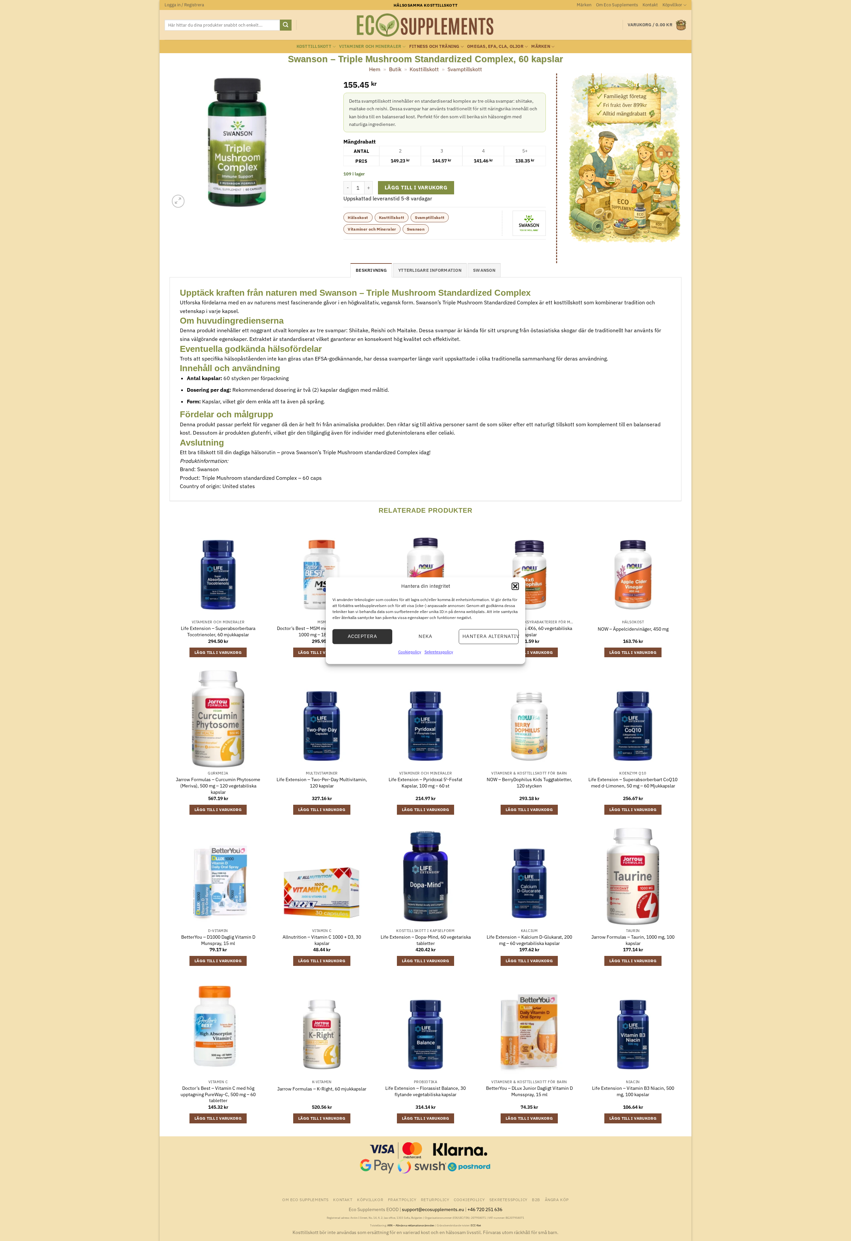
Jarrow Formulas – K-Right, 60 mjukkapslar (321, 1089)
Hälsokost (358, 217)
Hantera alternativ (490, 636)
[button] (515, 586)
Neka (425, 636)
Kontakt (650, 5)
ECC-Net (476, 1225)
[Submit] (285, 25)
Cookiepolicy (409, 651)
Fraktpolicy (402, 1199)
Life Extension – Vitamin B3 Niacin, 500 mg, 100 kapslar (633, 1091)
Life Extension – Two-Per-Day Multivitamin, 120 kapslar (322, 782)
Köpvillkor (672, 5)
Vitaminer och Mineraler (370, 46)
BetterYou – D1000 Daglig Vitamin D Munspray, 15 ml (218, 940)
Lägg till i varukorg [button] (218, 652)
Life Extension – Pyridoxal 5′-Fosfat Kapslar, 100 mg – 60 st (425, 782)
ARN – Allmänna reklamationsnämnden (410, 1225)
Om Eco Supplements (617, 5)
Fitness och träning (434, 46)
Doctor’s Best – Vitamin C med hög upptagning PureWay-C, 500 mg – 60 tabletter (218, 1094)
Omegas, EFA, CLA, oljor (495, 46)
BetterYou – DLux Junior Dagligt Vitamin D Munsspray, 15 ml (529, 1091)
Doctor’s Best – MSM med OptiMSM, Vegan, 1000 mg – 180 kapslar (322, 631)
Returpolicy (435, 1199)
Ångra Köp (557, 1199)
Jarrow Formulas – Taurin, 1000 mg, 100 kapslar (632, 940)
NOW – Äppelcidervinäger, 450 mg (633, 629)
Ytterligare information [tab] (429, 270)
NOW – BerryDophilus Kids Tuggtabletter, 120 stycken (529, 782)
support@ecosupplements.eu (433, 1209)
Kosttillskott (314, 46)
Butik (395, 69)
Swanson (416, 229)
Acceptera (362, 636)
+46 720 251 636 (484, 1209)
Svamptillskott (464, 69)
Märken (584, 5)
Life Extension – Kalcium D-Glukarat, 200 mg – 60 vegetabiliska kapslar (529, 940)
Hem (374, 69)
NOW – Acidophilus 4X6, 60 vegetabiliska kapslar (529, 631)
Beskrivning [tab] (371, 270)
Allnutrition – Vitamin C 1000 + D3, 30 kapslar (322, 940)
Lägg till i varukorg (416, 187)
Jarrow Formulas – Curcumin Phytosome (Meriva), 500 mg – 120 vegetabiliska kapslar (218, 785)
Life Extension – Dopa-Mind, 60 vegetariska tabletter (426, 940)
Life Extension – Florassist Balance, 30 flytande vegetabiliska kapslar (425, 1091)
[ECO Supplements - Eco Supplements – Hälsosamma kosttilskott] (425, 25)
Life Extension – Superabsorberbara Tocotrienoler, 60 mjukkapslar (218, 631)
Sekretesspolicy (439, 651)
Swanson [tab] (484, 270)
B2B (536, 1199)
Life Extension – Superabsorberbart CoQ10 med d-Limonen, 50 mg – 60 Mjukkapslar (632, 782)
